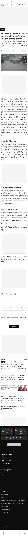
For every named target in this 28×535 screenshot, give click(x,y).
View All (25, 359)
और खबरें (14, 326)
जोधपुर (3, 29)
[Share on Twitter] (6, 294)
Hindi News (3, 317)
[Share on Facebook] (2, 294)
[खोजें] (27, 2)
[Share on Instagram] (15, 294)
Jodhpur (12, 317)
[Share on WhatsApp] (11, 294)
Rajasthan (8, 317)
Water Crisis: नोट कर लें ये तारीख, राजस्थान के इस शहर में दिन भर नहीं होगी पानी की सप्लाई (14, 259)
